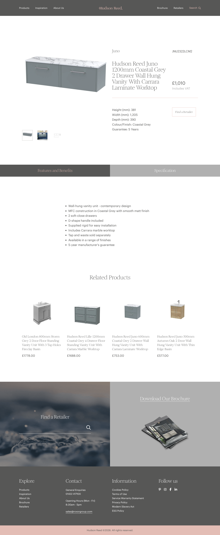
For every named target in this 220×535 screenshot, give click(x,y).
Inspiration (41, 7)
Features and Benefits (55, 170)
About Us (58, 7)
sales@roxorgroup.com (79, 511)
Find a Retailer (184, 112)
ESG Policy (118, 510)
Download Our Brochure (165, 398)
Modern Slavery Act (123, 506)
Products (24, 7)
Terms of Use (119, 493)
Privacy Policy (119, 502)
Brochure (162, 7)
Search (193, 7)
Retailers (178, 7)
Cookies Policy (120, 489)
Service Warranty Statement (128, 498)
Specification (165, 170)
